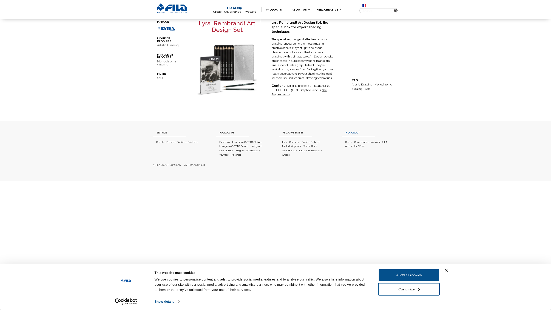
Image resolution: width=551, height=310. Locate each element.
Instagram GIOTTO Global (246, 142)
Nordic (301, 150)
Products (274, 9)
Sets (367, 88)
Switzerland (289, 150)
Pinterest (236, 154)
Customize (406, 289)
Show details (164, 301)
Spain (305, 142)
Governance (232, 11)
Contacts (192, 142)
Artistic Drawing (362, 84)
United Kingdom (291, 146)
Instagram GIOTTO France (233, 146)
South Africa (310, 146)
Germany (294, 142)
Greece (286, 154)
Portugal (315, 142)
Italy (284, 142)
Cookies (181, 142)
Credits (160, 142)
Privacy (170, 142)
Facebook (224, 142)
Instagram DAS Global (246, 150)
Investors (250, 11)
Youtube (224, 154)
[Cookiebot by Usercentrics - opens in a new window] (126, 301)
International (313, 150)
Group (217, 11)
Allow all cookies (409, 275)
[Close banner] (446, 270)
